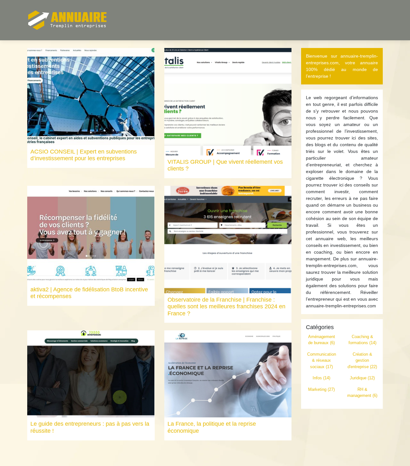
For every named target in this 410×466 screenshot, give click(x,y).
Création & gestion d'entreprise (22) (362, 360)
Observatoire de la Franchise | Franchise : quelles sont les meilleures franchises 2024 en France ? (226, 306)
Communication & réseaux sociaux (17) (321, 360)
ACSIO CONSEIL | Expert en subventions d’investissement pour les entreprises (83, 155)
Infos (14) (321, 377)
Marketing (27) (321, 389)
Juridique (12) (362, 377)
